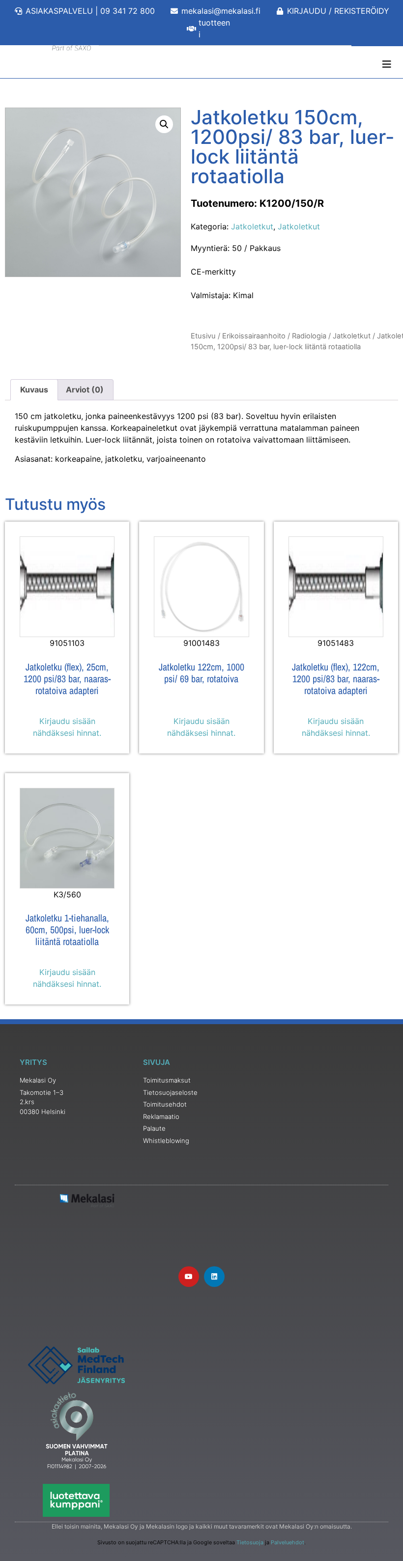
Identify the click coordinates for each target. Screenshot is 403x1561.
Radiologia (309, 336)
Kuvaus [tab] (34, 389)
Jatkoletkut (252, 226)
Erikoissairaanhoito (254, 336)
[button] (164, 124)
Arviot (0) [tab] (85, 389)
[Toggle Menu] (201, 64)
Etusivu (203, 336)
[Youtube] (188, 1276)
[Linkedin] (214, 1276)
